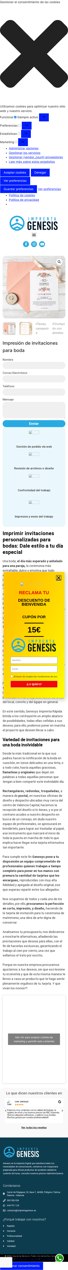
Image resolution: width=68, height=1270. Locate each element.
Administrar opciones (24, 148)
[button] (34, 55)
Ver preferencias (15, 180)
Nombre (8, 359)
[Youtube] (42, 244)
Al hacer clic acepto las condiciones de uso (35, 676)
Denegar (40, 172)
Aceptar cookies (15, 172)
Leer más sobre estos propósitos (32, 161)
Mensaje (8, 399)
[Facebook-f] (26, 244)
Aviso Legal (46, 1259)
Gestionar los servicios (24, 153)
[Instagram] (34, 244)
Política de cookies (22, 195)
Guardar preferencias (18, 189)
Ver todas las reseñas (34, 1127)
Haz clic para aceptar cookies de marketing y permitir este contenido (34, 1039)
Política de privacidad (24, 200)
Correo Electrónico (15, 373)
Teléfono (8, 386)
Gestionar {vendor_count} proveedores (36, 157)
